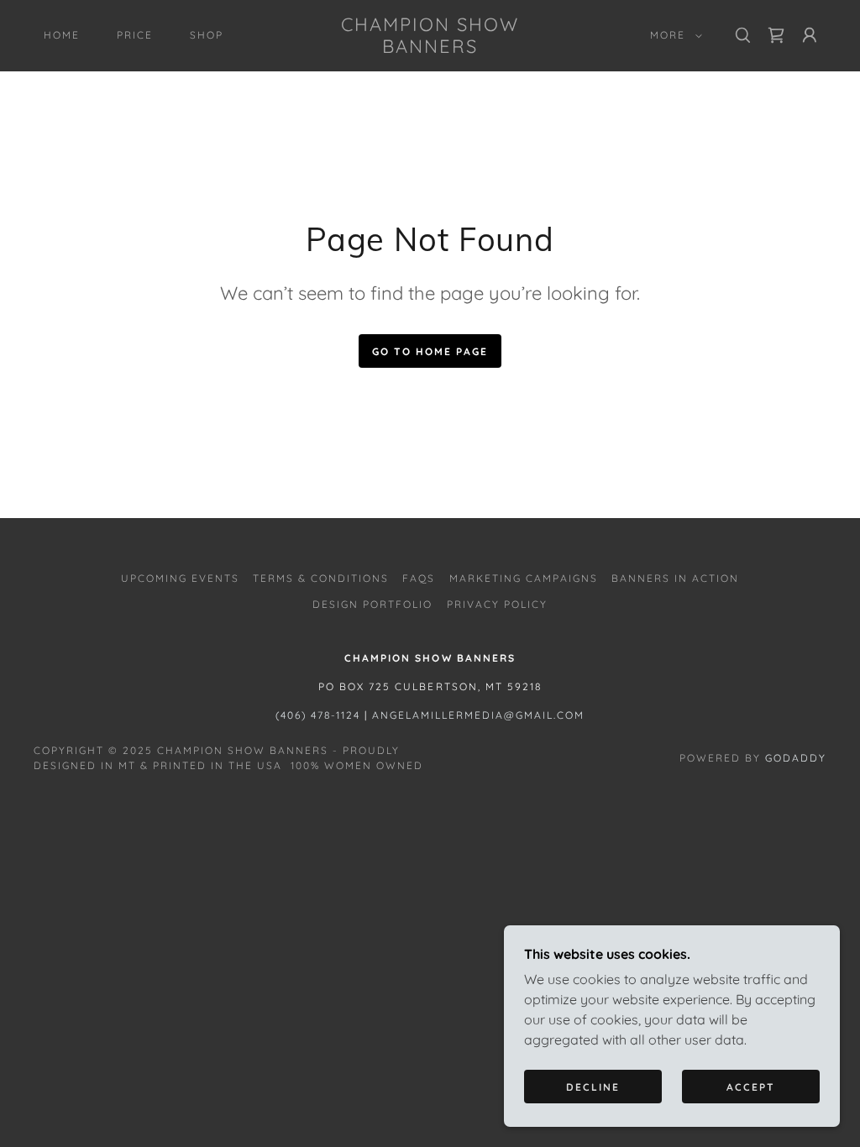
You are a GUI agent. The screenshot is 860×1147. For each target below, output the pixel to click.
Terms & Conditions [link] (321, 578)
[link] (430, 47)
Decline (593, 1087)
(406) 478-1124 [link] (317, 715)
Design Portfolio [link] (372, 604)
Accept (750, 1087)
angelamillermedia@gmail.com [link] (478, 715)
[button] (672, 35)
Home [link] (62, 35)
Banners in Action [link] (675, 578)
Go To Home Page (430, 351)
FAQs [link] (418, 578)
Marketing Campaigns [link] (523, 578)
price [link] (135, 35)
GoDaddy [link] (795, 758)
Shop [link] (206, 35)
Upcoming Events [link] (180, 578)
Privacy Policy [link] (497, 604)
